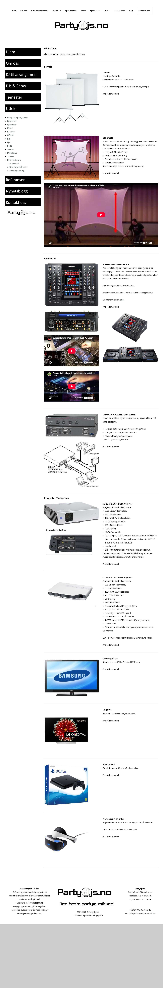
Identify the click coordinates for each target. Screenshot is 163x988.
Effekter (10, 135)
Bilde (9, 145)
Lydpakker (11, 121)
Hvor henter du (14, 160)
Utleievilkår (14, 163)
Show (83, 11)
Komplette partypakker (17, 117)
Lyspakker (11, 124)
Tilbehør (11, 156)
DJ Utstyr (11, 131)
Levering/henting (16, 170)
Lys (8, 142)
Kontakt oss (144, 11)
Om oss (23, 11)
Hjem (14, 11)
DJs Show (57, 11)
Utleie (107, 11)
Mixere (10, 128)
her (153, 913)
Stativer (10, 149)
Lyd (8, 138)
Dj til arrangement (40, 11)
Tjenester (95, 11)
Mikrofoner (12, 153)
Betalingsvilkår (16, 167)
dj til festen (71, 11)
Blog (131, 11)
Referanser (120, 11)
